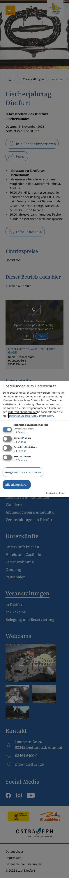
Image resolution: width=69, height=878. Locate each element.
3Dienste (20, 460)
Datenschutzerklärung (23, 415)
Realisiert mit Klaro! (55, 493)
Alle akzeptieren (16, 485)
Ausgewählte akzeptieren (23, 472)
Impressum (46, 415)
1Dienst (20, 432)
